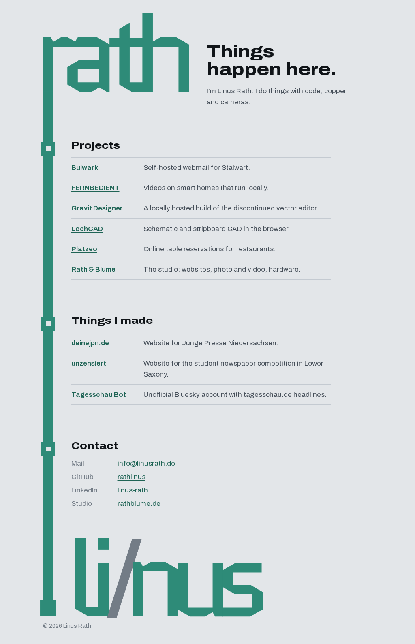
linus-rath (133, 490)
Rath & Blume (93, 269)
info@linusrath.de (146, 463)
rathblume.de (139, 503)
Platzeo (84, 249)
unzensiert (88, 363)
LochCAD (87, 229)
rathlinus (131, 477)
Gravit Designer (97, 208)
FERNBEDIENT (95, 188)
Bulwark (84, 167)
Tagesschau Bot (98, 394)
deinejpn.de (90, 343)
